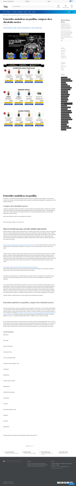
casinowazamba (63, 66)
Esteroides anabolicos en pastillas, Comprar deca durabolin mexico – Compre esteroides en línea (22, 27)
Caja (72, 7)
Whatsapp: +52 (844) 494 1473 (8, 1)
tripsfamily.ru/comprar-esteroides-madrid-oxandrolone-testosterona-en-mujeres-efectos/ (19, 244)
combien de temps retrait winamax (66, 87)
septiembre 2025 (63, 50)
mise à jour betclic (64, 101)
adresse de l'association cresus (66, 79)
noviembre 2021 (63, 57)
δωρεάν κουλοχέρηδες (65, 122)
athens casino (63, 82)
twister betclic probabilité (65, 114)
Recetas (7, 15)
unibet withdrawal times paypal (66, 117)
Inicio (4, 15)
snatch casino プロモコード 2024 (66, 112)
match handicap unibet (65, 99)
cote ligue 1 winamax (64, 91)
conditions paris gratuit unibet (66, 89)
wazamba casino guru (65, 121)
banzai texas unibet (64, 84)
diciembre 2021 (63, 56)
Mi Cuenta (58, 7)
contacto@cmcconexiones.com (57, 468)
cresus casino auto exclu (65, 96)
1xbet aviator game (64, 77)
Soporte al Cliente (66, 7)
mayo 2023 (63, 54)
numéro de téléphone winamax (66, 107)
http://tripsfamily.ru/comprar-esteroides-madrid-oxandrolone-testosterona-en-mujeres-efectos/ (20, 267)
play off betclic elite (64, 109)
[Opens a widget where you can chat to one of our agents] (71, 483)
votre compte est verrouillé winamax (67, 119)
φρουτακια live (64, 129)
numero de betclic (64, 105)
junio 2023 (63, 53)
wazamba (62, 69)
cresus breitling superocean (65, 94)
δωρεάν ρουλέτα (64, 124)
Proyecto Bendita (10, 483)
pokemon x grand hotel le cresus (66, 110)
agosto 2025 (63, 51)
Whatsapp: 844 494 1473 (56, 466)
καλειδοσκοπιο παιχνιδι (65, 126)
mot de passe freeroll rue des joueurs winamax (67, 103)
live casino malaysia (64, 98)
